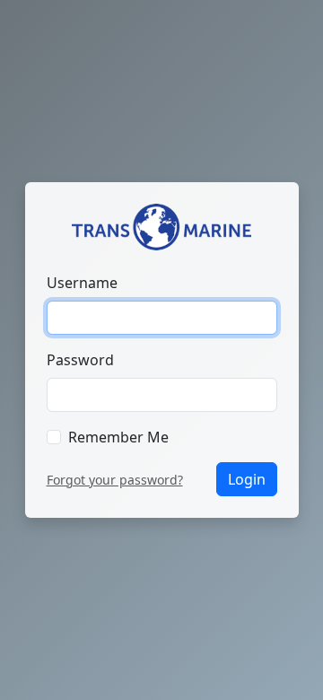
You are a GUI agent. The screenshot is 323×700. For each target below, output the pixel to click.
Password (80, 360)
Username (82, 283)
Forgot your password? (115, 479)
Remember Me (118, 437)
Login (247, 479)
